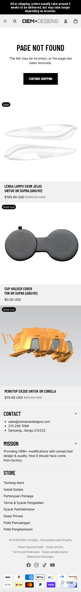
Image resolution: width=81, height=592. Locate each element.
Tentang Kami (14, 483)
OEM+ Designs (29, 540)
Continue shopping (40, 79)
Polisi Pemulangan (17, 523)
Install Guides (13, 489)
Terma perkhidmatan (26, 552)
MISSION (11, 443)
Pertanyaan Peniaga (18, 496)
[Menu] (5, 21)
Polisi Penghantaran (18, 529)
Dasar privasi (54, 547)
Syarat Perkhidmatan (19, 509)
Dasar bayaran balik (31, 547)
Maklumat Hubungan (40, 556)
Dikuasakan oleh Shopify (56, 540)
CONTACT (12, 413)
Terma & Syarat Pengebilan (24, 503)
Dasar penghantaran (55, 552)
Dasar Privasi (13, 516)
